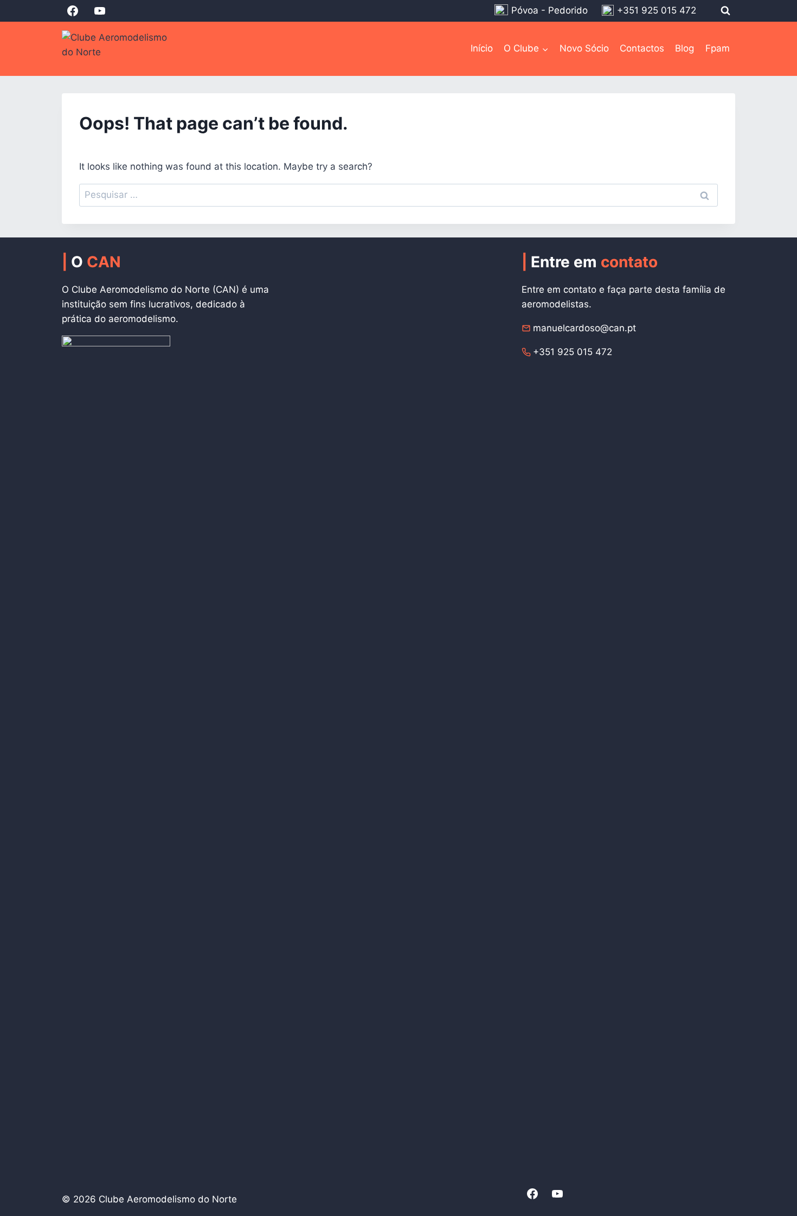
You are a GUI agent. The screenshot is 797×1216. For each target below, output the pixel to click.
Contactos (642, 48)
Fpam (717, 48)
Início (482, 48)
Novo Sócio (584, 48)
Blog (684, 48)
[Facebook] (72, 11)
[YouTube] (100, 11)
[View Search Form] (725, 11)
